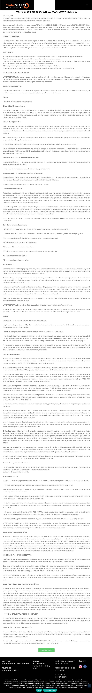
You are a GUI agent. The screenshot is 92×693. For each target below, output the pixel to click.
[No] (89, 685)
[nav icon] (87, 5)
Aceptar (39, 690)
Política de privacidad (50, 690)
